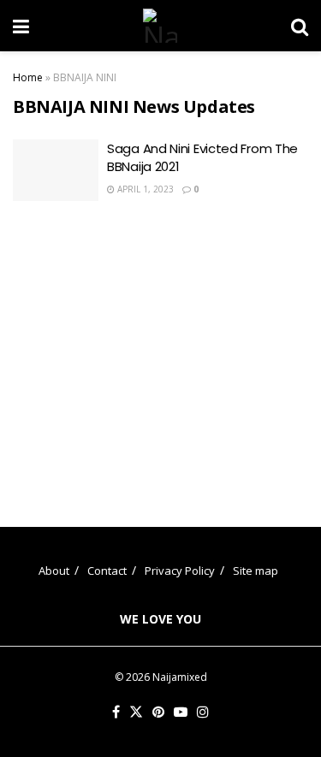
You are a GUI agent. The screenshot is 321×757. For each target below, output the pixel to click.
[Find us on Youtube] (180, 712)
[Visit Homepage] (160, 26)
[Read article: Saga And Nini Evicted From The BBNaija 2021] (55, 170)
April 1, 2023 (144, 189)
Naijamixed (179, 677)
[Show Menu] (21, 25)
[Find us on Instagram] (203, 712)
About (54, 570)
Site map (255, 570)
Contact (107, 570)
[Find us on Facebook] (116, 712)
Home (28, 77)
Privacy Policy (180, 570)
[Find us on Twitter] (136, 712)
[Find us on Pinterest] (158, 712)
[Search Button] (299, 25)
